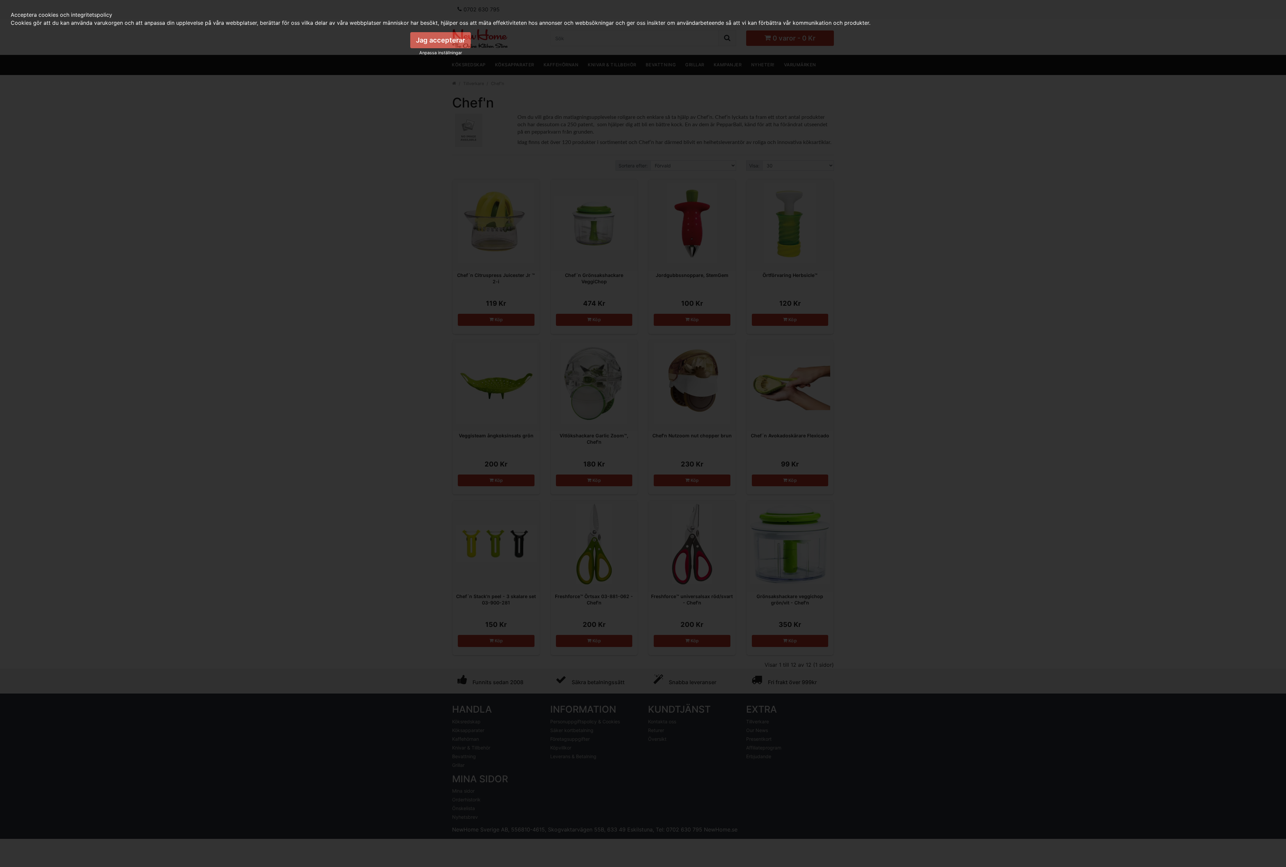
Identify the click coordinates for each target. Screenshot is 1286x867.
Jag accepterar (440, 40)
